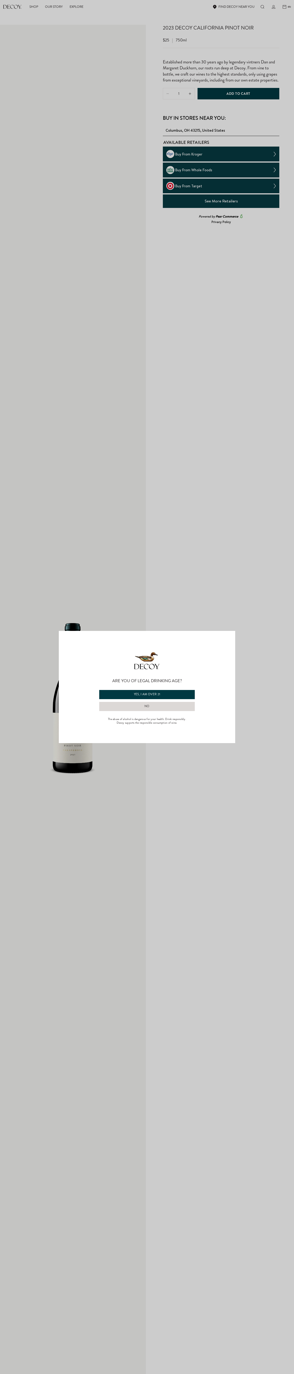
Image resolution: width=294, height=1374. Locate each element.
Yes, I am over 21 (147, 694)
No (147, 706)
